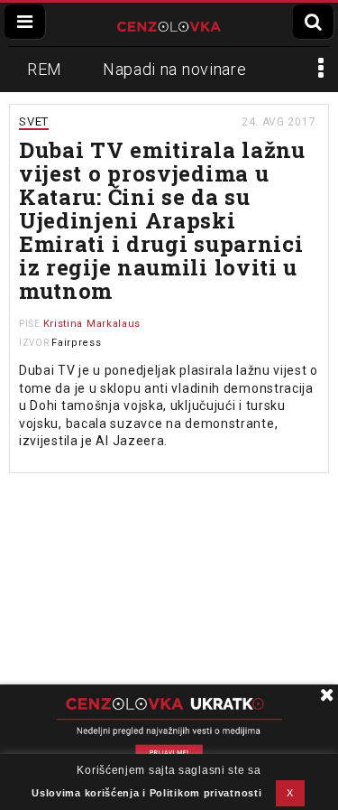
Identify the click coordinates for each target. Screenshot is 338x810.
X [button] (290, 792)
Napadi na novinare (175, 69)
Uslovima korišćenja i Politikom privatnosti (146, 792)
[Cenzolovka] (168, 24)
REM (44, 69)
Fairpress (76, 343)
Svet (34, 121)
